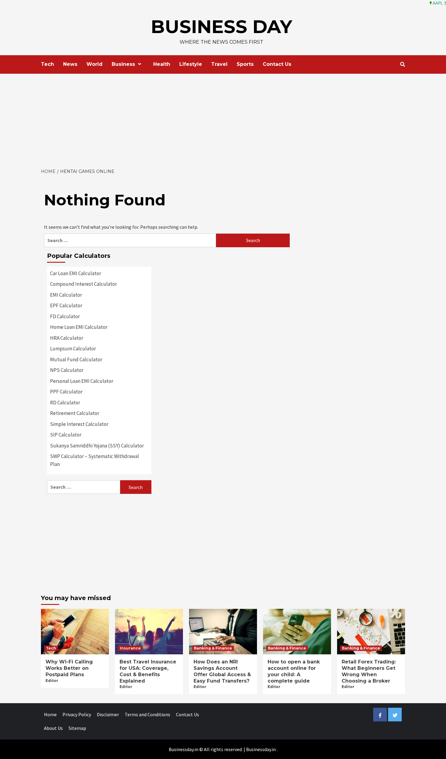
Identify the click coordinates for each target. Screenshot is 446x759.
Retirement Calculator (74, 413)
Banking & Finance (213, 648)
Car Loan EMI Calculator (75, 273)
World (94, 64)
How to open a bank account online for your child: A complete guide (294, 671)
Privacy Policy (77, 714)
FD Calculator (65, 316)
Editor (52, 680)
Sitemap (77, 728)
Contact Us (277, 64)
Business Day (221, 26)
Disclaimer (108, 714)
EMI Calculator (66, 295)
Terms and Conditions (147, 714)
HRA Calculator (66, 338)
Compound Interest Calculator (83, 284)
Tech (47, 64)
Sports (245, 64)
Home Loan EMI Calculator (78, 327)
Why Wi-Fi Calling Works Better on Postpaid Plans (69, 668)
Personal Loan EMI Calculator (81, 381)
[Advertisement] (223, 119)
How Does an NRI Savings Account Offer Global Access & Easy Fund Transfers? (222, 671)
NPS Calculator (66, 370)
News (70, 64)
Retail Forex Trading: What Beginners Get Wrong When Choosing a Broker (369, 671)
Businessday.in (261, 749)
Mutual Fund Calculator (76, 359)
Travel (219, 64)
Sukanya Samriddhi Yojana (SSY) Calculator (97, 445)
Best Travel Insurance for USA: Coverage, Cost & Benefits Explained (148, 671)
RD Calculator (65, 402)
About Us (53, 728)
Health (161, 64)
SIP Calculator (65, 434)
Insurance (130, 648)
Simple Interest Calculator (79, 424)
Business (123, 64)
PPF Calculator (66, 391)
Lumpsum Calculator (73, 348)
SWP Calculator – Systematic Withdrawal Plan (94, 460)
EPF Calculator (66, 305)
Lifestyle (190, 64)
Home (50, 714)
